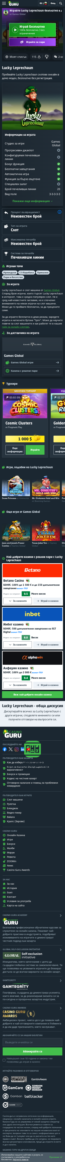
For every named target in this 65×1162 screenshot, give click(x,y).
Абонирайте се (32, 1051)
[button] (60, 212)
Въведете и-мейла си (15, 1039)
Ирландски (9, 272)
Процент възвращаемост (25, 212)
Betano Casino (14, 581)
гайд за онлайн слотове (15, 326)
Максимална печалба (23, 239)
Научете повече (20, 1159)
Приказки (42, 272)
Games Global (51, 290)
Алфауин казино (16, 668)
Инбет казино (13, 624)
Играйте (35, 449)
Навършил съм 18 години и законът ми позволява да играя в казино (29, 1060)
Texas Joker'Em (44, 544)
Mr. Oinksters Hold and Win (45, 499)
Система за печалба (22, 253)
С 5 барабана (27, 272)
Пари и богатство (13, 277)
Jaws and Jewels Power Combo (13, 544)
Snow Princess (15, 498)
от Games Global (18, 14)
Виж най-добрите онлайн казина (33, 694)
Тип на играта (19, 225)
